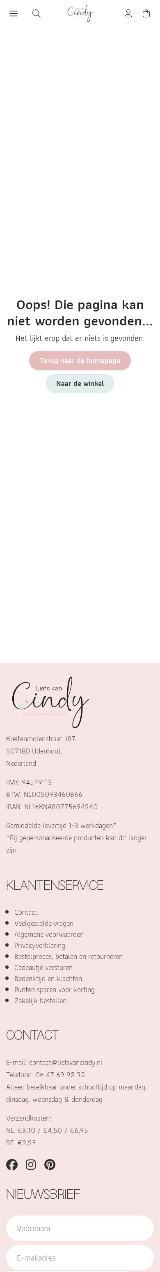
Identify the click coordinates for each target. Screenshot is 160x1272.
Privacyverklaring (39, 945)
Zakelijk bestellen (40, 1000)
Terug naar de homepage (80, 360)
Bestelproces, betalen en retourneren (68, 956)
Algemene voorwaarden (49, 934)
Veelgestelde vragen (43, 923)
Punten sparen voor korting (54, 989)
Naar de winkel (80, 383)
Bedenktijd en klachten (48, 978)
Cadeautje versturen (43, 967)
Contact (25, 912)
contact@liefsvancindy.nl (66, 1062)
